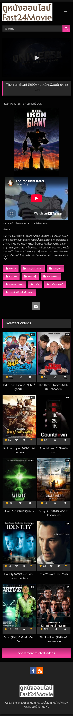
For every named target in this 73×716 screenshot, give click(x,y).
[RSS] (39, 670)
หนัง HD (13, 276)
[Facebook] (33, 670)
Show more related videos (36, 653)
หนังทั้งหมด (52, 276)
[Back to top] (62, 706)
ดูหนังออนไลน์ (56, 284)
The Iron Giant (16, 284)
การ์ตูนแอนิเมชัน (34, 268)
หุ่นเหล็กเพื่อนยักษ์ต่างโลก (21, 292)
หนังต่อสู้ (32, 276)
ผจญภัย (57, 268)
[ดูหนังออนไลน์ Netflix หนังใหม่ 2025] (30, 13)
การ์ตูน (12, 268)
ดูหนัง (37, 284)
